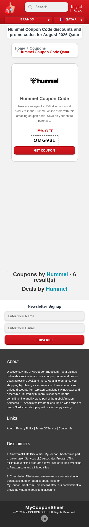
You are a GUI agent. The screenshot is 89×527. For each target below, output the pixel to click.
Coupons (38, 48)
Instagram (44, 518)
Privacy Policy (25, 428)
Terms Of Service (46, 428)
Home (20, 48)
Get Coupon (44, 150)
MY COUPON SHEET (36, 512)
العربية (78, 10)
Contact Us (65, 428)
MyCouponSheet (44, 507)
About (10, 428)
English (77, 6)
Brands (27, 19)
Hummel (57, 274)
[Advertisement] (44, 221)
